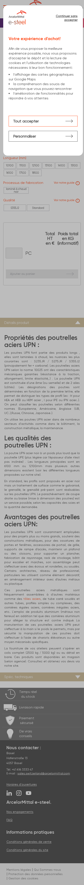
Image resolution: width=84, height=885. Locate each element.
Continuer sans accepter (66, 18)
